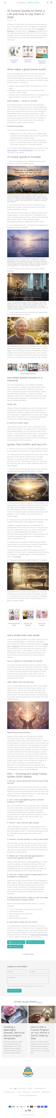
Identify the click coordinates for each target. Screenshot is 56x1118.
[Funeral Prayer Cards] (14, 620)
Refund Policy (22, 1088)
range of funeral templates (39, 934)
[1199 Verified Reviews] (28, 1077)
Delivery (30, 1088)
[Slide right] (31, 1060)
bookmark (10, 31)
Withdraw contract (10, 1092)
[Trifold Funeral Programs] (42, 620)
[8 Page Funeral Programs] (28, 371)
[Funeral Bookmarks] (28, 52)
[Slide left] (24, 1060)
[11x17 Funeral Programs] (28, 620)
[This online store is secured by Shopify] (28, 1110)
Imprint (19, 1092)
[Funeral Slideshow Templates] (42, 57)
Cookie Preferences (39, 1088)
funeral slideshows (26, 150)
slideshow (32, 31)
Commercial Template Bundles (28, 1095)
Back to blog (28, 954)
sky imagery (17, 556)
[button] (5, 2)
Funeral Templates (30, 1114)
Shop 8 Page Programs (28, 373)
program (41, 29)
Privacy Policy (36, 1092)
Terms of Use (26, 1092)
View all (40, 1002)
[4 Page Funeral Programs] (14, 57)
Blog (15, 1088)
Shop (10, 1088)
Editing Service (46, 1092)
